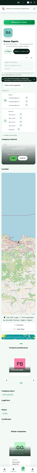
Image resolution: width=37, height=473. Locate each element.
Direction (19, 325)
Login (13, 158)
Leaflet (33, 314)
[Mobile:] (21, 114)
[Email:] (26, 97)
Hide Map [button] (20, 329)
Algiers (9, 51)
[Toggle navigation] (34, 8)
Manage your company (19, 22)
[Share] (31, 58)
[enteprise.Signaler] (27, 58)
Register (23, 158)
